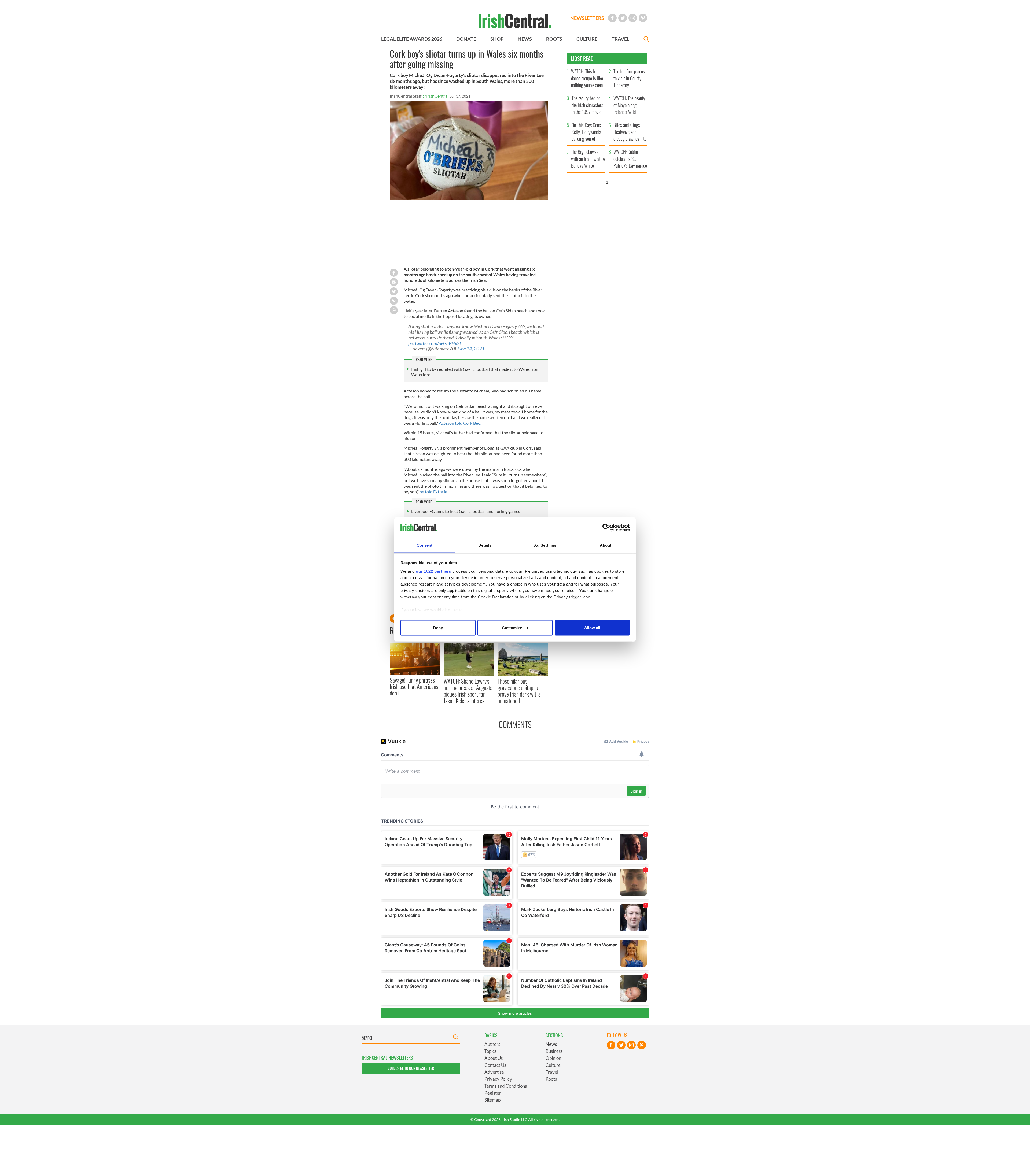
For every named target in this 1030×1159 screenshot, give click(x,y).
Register (492, 1093)
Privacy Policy (498, 1079)
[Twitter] (622, 18)
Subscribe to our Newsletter (411, 1068)
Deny (438, 627)
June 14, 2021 (470, 348)
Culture (553, 1065)
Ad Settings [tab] (545, 545)
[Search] (646, 39)
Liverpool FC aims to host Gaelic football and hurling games (465, 511)
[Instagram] (632, 18)
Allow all (592, 627)
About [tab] (606, 545)
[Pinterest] (643, 18)
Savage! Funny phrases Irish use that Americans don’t (414, 686)
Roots (551, 1079)
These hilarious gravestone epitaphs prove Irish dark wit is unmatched (519, 691)
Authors (492, 1044)
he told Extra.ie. (434, 491)
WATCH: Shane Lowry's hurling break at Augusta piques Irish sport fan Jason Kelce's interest (468, 691)
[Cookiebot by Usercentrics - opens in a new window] (606, 528)
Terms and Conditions (505, 1086)
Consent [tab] (425, 545)
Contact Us (495, 1065)
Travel (552, 1072)
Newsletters (587, 18)
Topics (490, 1051)
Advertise (494, 1072)
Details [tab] (484, 545)
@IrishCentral (435, 95)
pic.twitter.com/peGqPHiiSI (434, 343)
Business (554, 1051)
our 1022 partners (433, 571)
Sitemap (492, 1100)
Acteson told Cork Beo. (460, 422)
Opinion (553, 1058)
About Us (493, 1058)
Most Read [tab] (582, 58)
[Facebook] (612, 18)
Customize (512, 627)
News (551, 1044)
